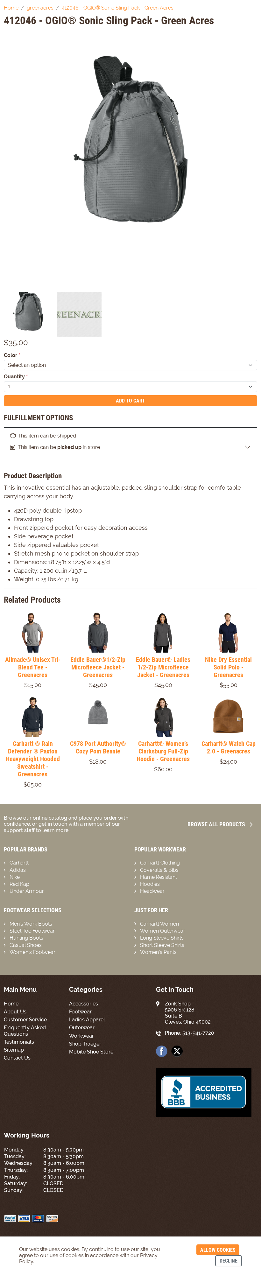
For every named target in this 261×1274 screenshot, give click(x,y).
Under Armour (27, 891)
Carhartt (19, 863)
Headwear (152, 891)
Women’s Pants (158, 952)
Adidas (18, 870)
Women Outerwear (162, 931)
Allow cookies (218, 1250)
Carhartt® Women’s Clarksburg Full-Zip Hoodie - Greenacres (163, 751)
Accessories (83, 1004)
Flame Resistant (158, 877)
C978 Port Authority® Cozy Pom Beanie (98, 747)
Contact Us (17, 1058)
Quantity (16, 377)
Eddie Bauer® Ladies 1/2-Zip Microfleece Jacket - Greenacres (163, 667)
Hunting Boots (26, 938)
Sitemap (14, 1050)
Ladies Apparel (87, 1020)
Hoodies (150, 884)
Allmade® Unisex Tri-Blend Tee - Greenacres (32, 667)
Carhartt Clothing (160, 863)
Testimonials (19, 1042)
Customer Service (25, 1020)
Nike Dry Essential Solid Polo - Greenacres (228, 667)
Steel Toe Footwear (32, 931)
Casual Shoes (26, 945)
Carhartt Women (159, 924)
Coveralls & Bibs (159, 870)
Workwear (81, 1036)
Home (11, 1004)
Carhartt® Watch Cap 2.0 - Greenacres (228, 747)
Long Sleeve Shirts (162, 938)
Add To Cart (130, 401)
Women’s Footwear (32, 952)
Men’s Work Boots (31, 924)
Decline (228, 1261)
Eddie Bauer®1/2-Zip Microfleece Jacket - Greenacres (97, 667)
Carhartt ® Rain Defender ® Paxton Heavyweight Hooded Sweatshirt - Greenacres (33, 759)
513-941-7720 (198, 1033)
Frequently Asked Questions (25, 1031)
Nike (15, 877)
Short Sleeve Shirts (162, 945)
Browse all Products (216, 824)
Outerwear (82, 1028)
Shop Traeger (85, 1044)
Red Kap (19, 884)
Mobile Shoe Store (91, 1052)
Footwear (80, 1012)
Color (12, 355)
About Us (15, 1012)
